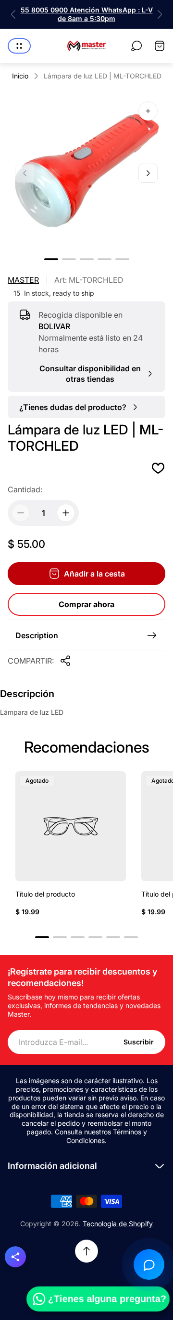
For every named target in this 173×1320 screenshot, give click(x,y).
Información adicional (52, 1166)
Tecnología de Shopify (118, 1224)
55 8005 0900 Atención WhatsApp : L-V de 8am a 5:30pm (87, 14)
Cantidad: (25, 489)
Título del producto (45, 894)
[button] (51, 259)
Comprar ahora (86, 604)
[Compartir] (65, 660)
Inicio (20, 76)
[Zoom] (148, 111)
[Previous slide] (13, 14)
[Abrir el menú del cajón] (19, 46)
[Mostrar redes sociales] (15, 1256)
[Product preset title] (70, 826)
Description (36, 635)
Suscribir (139, 1042)
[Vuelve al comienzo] (86, 1251)
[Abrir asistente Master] (149, 1264)
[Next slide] (159, 14)
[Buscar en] (136, 45)
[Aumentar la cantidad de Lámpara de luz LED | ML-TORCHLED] (66, 513)
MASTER (23, 280)
